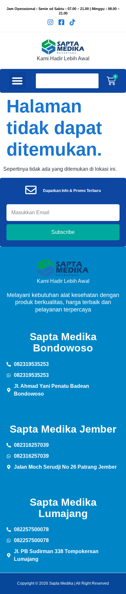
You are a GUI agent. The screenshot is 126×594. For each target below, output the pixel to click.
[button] (17, 80)
